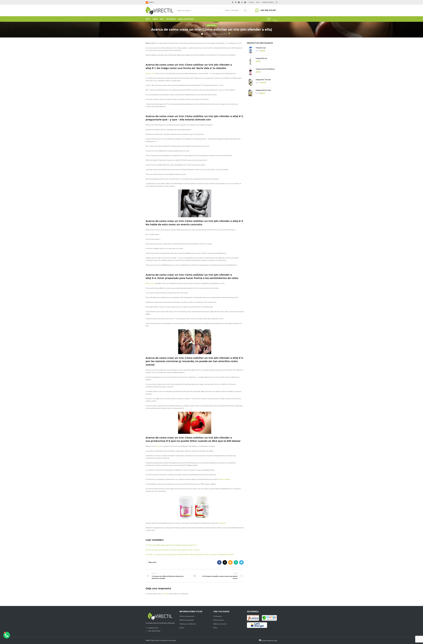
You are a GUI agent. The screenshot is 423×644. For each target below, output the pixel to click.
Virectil (206, 34)
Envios (181, 628)
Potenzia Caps (261, 48)
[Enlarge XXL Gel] (250, 60)
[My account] (277, 2)
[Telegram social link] (245, 2)
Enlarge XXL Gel (261, 58)
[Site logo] (159, 10)
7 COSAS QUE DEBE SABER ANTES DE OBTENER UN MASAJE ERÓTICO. (171, 545)
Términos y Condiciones (187, 624)
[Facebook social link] (232, 2)
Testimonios (217, 616)
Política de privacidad (186, 620)
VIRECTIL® (150, 640)
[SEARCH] (245, 10)
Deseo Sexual (211, 25)
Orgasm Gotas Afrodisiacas (265, 69)
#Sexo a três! (152, 562)
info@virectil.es (153, 628)
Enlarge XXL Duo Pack (263, 90)
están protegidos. (225, 479)
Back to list (195, 576)
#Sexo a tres (150, 73)
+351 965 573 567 (268, 10)
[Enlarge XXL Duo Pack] (250, 92)
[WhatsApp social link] (242, 2)
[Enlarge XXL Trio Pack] (250, 82)
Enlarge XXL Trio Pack (263, 79)
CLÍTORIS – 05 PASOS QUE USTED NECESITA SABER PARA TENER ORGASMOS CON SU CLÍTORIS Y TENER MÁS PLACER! (190, 554)
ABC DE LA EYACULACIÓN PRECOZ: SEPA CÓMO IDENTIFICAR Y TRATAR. (173, 550)
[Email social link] (239, 2)
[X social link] (235, 2)
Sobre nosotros (218, 620)
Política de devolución (186, 616)
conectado (165, 594)
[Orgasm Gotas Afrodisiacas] (250, 71)
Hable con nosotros (220, 624)
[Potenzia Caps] (250, 50)
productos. (223, 523)
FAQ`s (215, 628)
